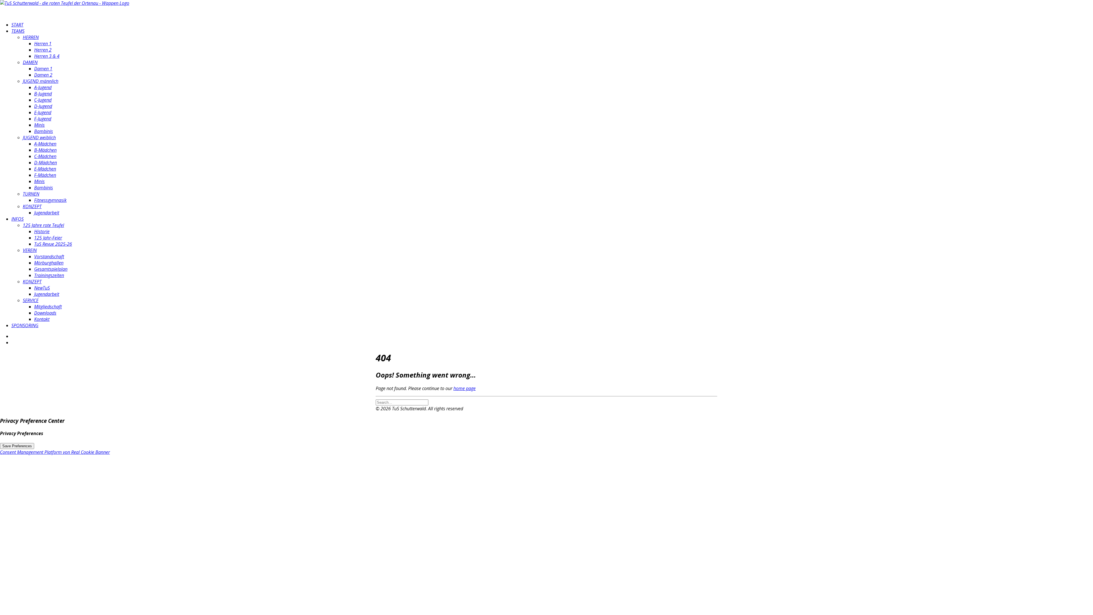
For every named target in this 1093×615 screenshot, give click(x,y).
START (17, 25)
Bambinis (43, 131)
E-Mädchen (45, 169)
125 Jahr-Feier (48, 238)
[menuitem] (552, 25)
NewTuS (42, 288)
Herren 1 (43, 43)
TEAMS (17, 31)
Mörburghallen (48, 263)
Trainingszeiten (49, 275)
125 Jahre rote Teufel (43, 225)
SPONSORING (24, 325)
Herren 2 (43, 50)
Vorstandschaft (49, 256)
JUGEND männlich (40, 81)
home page (464, 388)
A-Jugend (43, 87)
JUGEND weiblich (39, 137)
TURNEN (31, 194)
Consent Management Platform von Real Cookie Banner (55, 452)
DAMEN (30, 62)
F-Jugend (42, 119)
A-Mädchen (45, 144)
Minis (39, 125)
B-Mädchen (45, 150)
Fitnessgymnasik (50, 200)
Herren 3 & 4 (46, 56)
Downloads (45, 313)
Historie (42, 231)
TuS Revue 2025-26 (53, 244)
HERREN (31, 37)
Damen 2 (43, 75)
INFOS (17, 219)
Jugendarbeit (46, 213)
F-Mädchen (45, 175)
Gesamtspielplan (50, 269)
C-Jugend (43, 100)
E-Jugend (42, 112)
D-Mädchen (45, 162)
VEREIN (30, 250)
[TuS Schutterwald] (546, 8)
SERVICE (30, 300)
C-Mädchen (45, 156)
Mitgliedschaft (48, 307)
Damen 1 (43, 68)
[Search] (402, 402)
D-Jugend (43, 106)
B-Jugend (43, 94)
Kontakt (42, 319)
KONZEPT (32, 206)
